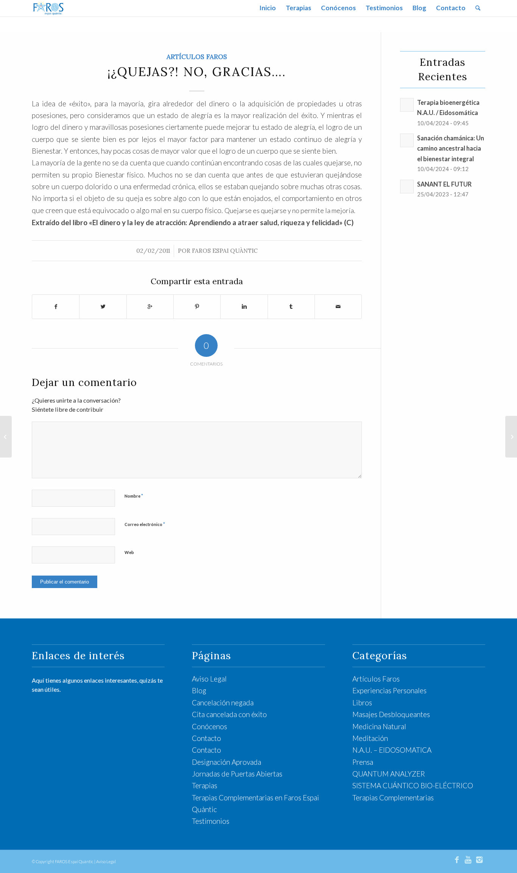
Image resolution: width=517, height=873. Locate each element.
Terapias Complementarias (393, 797)
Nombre (134, 496)
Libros (362, 702)
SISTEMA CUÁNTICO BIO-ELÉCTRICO (412, 785)
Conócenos (209, 726)
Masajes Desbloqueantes (391, 714)
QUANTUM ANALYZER (388, 773)
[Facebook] (456, 859)
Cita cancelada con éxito (229, 714)
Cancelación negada (223, 702)
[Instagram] (479, 859)
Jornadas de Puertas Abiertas (237, 773)
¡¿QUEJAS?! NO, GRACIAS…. (196, 71)
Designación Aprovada (226, 762)
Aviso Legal (209, 678)
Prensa (362, 762)
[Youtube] (468, 859)
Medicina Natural (379, 726)
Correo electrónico (145, 524)
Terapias (204, 785)
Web (129, 552)
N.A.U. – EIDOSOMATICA (391, 749)
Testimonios (210, 821)
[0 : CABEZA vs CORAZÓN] (6, 437)
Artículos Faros (197, 57)
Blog (199, 690)
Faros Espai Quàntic (225, 250)
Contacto (206, 738)
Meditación (370, 738)
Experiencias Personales (389, 690)
